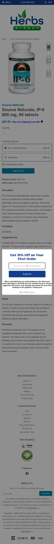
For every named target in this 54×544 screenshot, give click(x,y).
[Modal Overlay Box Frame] (27, 272)
